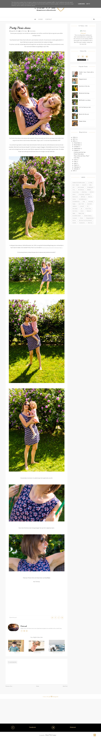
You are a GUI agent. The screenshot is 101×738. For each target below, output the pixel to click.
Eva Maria (47, 578)
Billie (90, 185)
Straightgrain (90, 187)
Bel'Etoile (83, 196)
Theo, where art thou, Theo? (81, 156)
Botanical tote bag (84, 93)
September (77, 148)
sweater (74, 222)
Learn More (81, 3)
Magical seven (16, 652)
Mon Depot (75, 208)
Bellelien (89, 189)
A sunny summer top (79, 152)
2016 (74, 141)
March (76, 165)
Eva (13, 40)
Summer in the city (84, 86)
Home (40, 19)
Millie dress (84, 192)
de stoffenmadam (76, 215)
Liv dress (90, 182)
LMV (73, 187)
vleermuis (90, 222)
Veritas (73, 194)
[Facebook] (78, 56)
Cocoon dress (75, 192)
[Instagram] (82, 56)
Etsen (84, 201)
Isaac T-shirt (81, 203)
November (77, 145)
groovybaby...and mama (84, 194)
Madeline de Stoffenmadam (78, 182)
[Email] (86, 56)
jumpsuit (74, 218)
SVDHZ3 (92, 192)
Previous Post (9, 686)
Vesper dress (82, 121)
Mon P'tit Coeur (50, 735)
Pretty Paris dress (79, 154)
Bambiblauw (81, 189)
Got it (88, 3)
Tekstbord (89, 211)
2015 (74, 170)
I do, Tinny (76, 157)
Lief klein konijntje (37, 652)
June (75, 159)
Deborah (24, 626)
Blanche (90, 196)
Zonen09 (84, 185)
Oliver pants (88, 208)
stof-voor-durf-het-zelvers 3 (85, 220)
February (76, 167)
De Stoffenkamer (83, 199)
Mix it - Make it (75, 185)
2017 (74, 139)
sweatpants (82, 222)
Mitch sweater (81, 187)
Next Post (65, 686)
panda (81, 218)
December (77, 143)
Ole (81, 208)
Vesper (73, 213)
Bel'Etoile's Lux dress (84, 100)
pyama (74, 220)
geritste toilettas (87, 215)
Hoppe (73, 203)
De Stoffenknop (76, 201)
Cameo (74, 199)
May (75, 161)
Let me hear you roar (85, 107)
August (76, 150)
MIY (88, 206)
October (76, 146)
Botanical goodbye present (57, 652)
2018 (74, 137)
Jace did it (89, 203)
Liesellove (74, 206)
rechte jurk (75, 196)
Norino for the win (84, 114)
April (75, 163)
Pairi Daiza (74, 211)
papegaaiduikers (90, 218)
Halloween (90, 201)
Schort (82, 211)
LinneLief (82, 206)
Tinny (73, 189)
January (76, 169)
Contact (48, 19)
